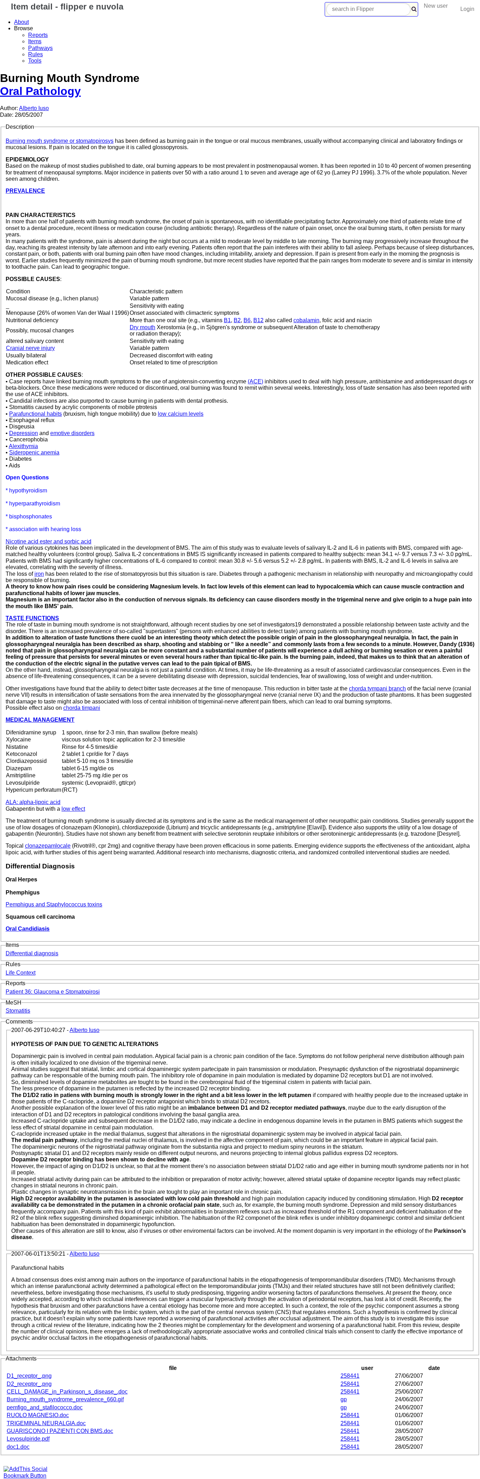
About (21, 22)
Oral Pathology (40, 91)
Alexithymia (23, 446)
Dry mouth (142, 327)
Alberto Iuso (34, 108)
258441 (349, 1376)
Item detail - (65, 6)
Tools (34, 61)
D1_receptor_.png (29, 1376)
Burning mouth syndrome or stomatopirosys (59, 141)
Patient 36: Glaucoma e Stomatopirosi (53, 992)
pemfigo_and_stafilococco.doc (45, 1407)
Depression (23, 433)
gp (343, 1399)
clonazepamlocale (48, 846)
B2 (237, 320)
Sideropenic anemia (34, 452)
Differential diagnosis (32, 953)
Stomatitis (18, 1011)
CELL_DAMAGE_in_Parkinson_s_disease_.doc (67, 1392)
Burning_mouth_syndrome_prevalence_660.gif (65, 1399)
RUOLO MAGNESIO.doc (38, 1415)
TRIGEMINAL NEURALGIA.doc (46, 1423)
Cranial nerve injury (30, 348)
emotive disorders (72, 433)
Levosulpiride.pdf (28, 1439)
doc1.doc (18, 1447)
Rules (35, 54)
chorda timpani (81, 708)
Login (467, 9)
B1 (227, 320)
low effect (73, 809)
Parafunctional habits (35, 414)
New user (436, 6)
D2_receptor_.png (29, 1384)
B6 (247, 320)
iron (39, 574)
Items (34, 41)
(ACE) (255, 381)
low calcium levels (180, 414)
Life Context (20, 973)
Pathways (40, 48)
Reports (38, 35)
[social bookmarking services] (30, 1476)
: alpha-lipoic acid (33, 802)
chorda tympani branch (377, 688)
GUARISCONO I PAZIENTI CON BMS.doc (60, 1431)
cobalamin (306, 320)
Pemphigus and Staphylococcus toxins (54, 904)
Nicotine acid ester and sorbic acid (48, 541)
